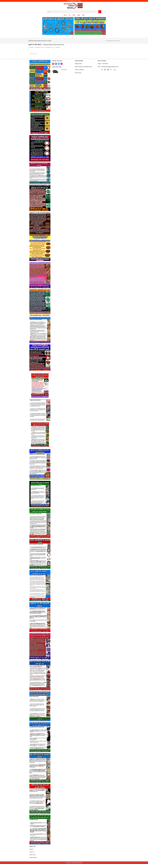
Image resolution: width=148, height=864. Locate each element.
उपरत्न (74, 15)
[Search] (99, 11)
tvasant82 (32, 47)
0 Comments (57, 47)
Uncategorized (48, 47)
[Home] (105, 40)
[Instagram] (61, 64)
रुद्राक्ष (78, 15)
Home (65, 15)
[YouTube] (53, 64)
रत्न (69, 15)
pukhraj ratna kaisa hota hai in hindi (113, 40)
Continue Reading (34, 53)
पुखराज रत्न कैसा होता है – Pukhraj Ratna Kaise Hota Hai (46, 44)
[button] (44, 26)
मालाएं (83, 15)
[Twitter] (59, 64)
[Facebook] (56, 64)
